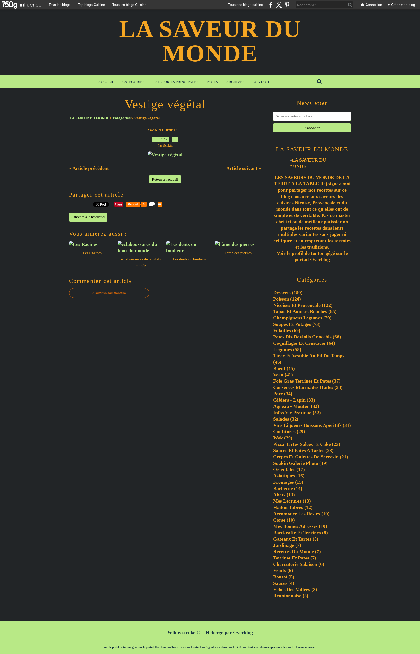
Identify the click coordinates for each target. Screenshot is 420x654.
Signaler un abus (217, 647)
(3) (295, 589)
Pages (212, 82)
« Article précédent (89, 168)
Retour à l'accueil (165, 179)
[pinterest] (287, 5)
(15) (288, 482)
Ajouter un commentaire (109, 293)
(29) (289, 431)
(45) (284, 368)
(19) (300, 463)
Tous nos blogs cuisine (245, 5)
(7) (287, 545)
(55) (287, 349)
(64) (304, 343)
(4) (283, 583)
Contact (261, 82)
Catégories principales (175, 82)
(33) (294, 400)
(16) (289, 475)
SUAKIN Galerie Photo (165, 130)
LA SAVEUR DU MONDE (210, 41)
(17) (289, 469)
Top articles (178, 647)
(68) (307, 336)
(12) (293, 507)
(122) (302, 305)
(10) (301, 513)
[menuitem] (106, 81)
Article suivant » (243, 168)
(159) (288, 292)
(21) (310, 456)
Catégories (133, 82)
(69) (286, 330)
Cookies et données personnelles (267, 647)
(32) (296, 406)
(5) (283, 576)
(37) (307, 381)
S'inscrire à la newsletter (88, 217)
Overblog (243, 632)
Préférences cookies (303, 647)
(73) (297, 324)
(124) (287, 298)
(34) (308, 387)
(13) (284, 494)
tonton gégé (323, 253)
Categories (122, 118)
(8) (300, 532)
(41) (283, 374)
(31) (312, 425)
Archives (235, 82)
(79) (302, 317)
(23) (306, 444)
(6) (298, 564)
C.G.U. (237, 647)
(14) (287, 488)
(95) (305, 311)
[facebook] (271, 5)
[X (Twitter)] (279, 5)
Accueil (106, 82)
